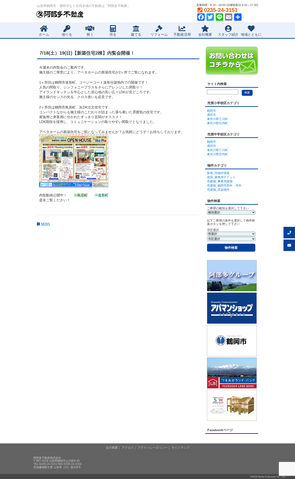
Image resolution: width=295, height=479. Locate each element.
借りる (67, 34)
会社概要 (205, 34)
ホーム (44, 34)
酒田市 (211, 115)
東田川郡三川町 (217, 119)
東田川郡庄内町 (217, 123)
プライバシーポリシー (153, 447)
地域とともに (251, 34)
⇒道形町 (101, 195)
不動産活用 (182, 34)
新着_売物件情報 (218, 173)
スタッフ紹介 (228, 34)
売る (112, 34)
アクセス (128, 447)
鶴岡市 (211, 110)
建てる (136, 34)
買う (89, 34)
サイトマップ (180, 447)
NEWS (45, 224)
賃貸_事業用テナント (221, 177)
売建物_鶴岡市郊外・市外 (224, 185)
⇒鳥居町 (81, 195)
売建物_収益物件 (218, 189)
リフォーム (159, 34)
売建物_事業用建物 (220, 181)
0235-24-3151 (220, 10)
